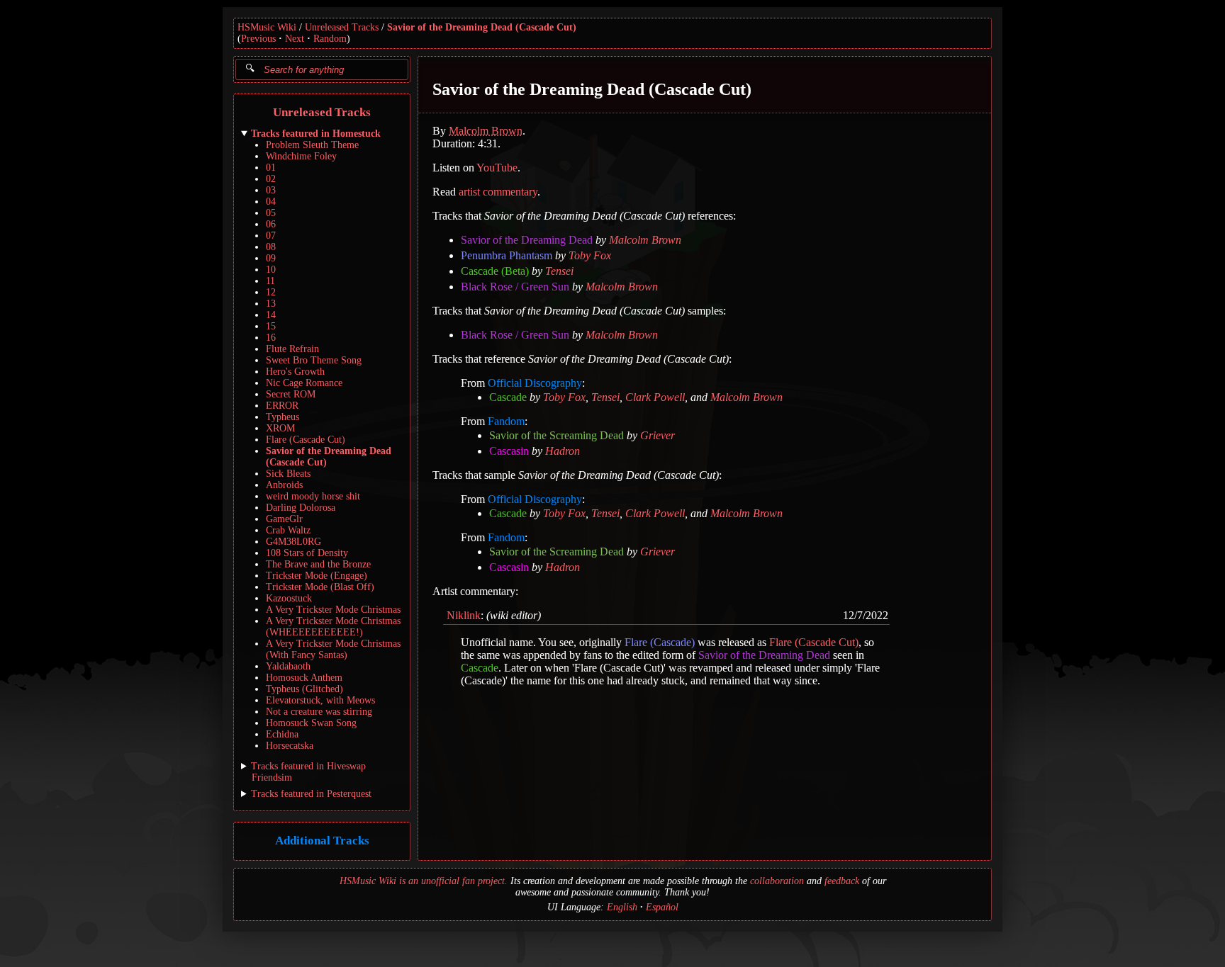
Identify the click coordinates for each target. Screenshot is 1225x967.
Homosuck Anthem (304, 677)
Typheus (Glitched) (304, 689)
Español (662, 907)
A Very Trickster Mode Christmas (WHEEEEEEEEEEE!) (333, 627)
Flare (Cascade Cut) (305, 439)
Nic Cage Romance (304, 383)
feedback (841, 881)
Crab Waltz (288, 530)
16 (271, 337)
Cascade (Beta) (495, 271)
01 (271, 167)
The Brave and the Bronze (318, 564)
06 (271, 224)
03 (271, 190)
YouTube (497, 168)
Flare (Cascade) (660, 642)
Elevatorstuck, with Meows (320, 700)
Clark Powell (655, 397)
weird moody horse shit (313, 496)
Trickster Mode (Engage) (316, 575)
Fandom (506, 421)
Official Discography (535, 383)
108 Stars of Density (307, 553)
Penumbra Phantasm (506, 255)
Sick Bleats (288, 473)
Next (294, 38)
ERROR (282, 405)
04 (271, 201)
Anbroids (284, 485)
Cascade (508, 397)
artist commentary (498, 192)
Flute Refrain (292, 349)
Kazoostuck (289, 598)
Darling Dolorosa (300, 507)
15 (271, 326)
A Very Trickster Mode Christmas (333, 609)
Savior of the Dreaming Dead (527, 240)
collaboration (777, 881)
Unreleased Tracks (342, 27)
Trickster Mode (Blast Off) (320, 587)
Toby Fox (590, 255)
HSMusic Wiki (266, 27)
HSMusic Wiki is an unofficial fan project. (424, 881)
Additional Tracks (322, 841)
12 (271, 292)
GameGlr (284, 519)
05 (271, 213)
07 (271, 235)
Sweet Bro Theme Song (314, 360)
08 (271, 247)
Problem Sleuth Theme (312, 145)
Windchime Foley (301, 156)
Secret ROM (290, 394)
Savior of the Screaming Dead (556, 435)
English (622, 907)
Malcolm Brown (485, 131)
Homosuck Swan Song (311, 723)
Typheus (282, 417)
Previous (258, 38)
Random (330, 38)
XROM (280, 428)
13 (271, 303)
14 (271, 315)
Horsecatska (289, 745)
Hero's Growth (295, 371)
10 (271, 269)
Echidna (282, 734)
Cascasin (509, 451)
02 (271, 179)
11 (270, 281)
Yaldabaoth (288, 666)
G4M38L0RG (293, 541)
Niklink (464, 615)
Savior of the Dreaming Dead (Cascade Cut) (481, 27)
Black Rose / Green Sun (515, 287)
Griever (657, 435)
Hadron (562, 451)
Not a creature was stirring (319, 711)
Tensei (559, 271)
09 (271, 258)
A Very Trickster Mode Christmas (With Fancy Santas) (333, 649)
